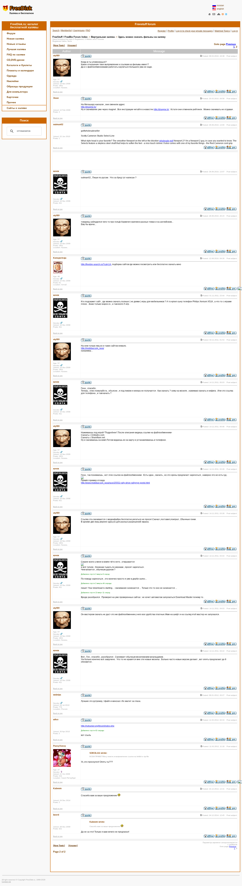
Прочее (11, 102)
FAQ (88, 30)
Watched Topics (222, 31)
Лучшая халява (16, 49)
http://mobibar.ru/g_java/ (92, 348)
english (220, 9)
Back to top (58, 92)
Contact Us (6, 882)
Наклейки (13, 81)
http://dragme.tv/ (88, 107)
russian (220, 5)
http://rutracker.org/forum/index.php (97, 726)
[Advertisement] (121, 10)
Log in (235, 31)
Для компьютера (17, 91)
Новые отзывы (16, 43)
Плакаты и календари (20, 70)
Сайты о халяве (17, 108)
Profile (171, 31)
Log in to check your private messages (194, 31)
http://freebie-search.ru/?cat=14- (96, 264)
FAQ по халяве (16, 54)
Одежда (11, 75)
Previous (231, 44)
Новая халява (15, 38)
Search (55, 30)
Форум (11, 33)
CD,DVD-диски (15, 59)
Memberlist (66, 30)
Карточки (12, 97)
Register (162, 31)
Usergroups (79, 30)
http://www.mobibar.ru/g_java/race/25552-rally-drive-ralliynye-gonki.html (115, 483)
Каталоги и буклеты (19, 65)
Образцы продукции (20, 86)
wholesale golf (166, 141)
